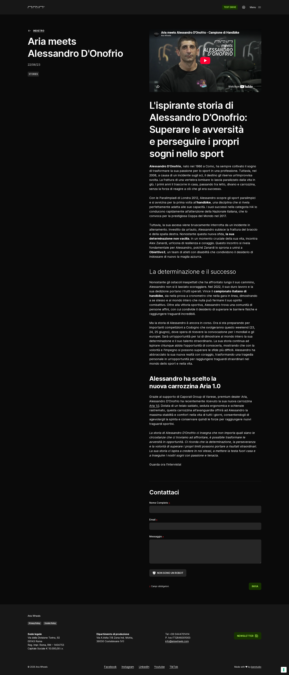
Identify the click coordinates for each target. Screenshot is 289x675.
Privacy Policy (34, 623)
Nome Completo (159, 502)
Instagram (127, 666)
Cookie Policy (50, 623)
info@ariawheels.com (177, 641)
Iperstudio (256, 667)
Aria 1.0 (154, 406)
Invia (255, 586)
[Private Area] (243, 7)
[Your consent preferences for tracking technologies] (284, 670)
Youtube (159, 666)
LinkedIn (144, 666)
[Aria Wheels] (36, 7)
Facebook (110, 666)
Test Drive (230, 7)
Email (153, 519)
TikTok (173, 666)
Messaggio (156, 536)
